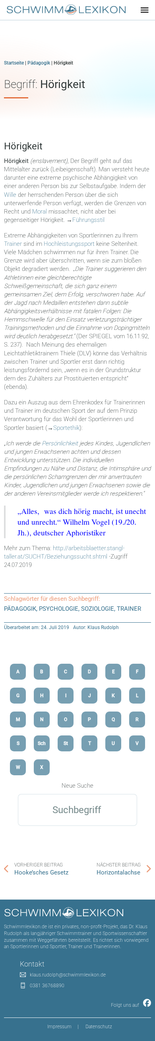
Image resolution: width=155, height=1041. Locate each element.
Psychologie (58, 608)
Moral (40, 211)
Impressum (59, 1026)
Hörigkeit (23, 146)
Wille (11, 194)
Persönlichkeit (60, 443)
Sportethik (66, 427)
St (66, 743)
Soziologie (97, 608)
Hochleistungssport (70, 243)
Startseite (14, 63)
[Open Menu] (145, 10)
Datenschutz (98, 1026)
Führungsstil (88, 219)
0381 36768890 (47, 985)
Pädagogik (38, 63)
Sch (42, 743)
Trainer (13, 243)
